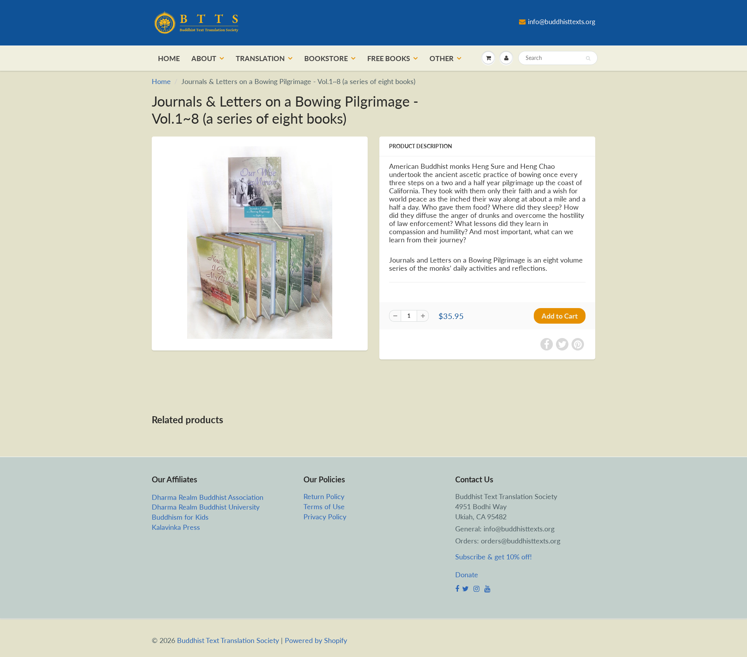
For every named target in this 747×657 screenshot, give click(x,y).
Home (169, 58)
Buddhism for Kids (180, 517)
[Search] (588, 58)
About (203, 58)
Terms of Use (324, 506)
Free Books (388, 58)
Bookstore (326, 58)
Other (442, 58)
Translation (260, 58)
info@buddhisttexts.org (561, 22)
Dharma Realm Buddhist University (206, 507)
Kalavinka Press (176, 527)
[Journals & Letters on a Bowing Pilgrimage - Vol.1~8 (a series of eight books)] (260, 242)
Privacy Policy (324, 516)
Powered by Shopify (316, 640)
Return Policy (323, 496)
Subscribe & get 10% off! (493, 556)
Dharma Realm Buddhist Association (207, 497)
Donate (466, 574)
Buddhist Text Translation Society (228, 640)
